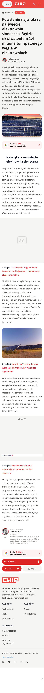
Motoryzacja (8, 618)
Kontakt (5, 635)
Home (7, 13)
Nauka (21, 13)
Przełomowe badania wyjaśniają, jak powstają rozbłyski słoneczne (17, 469)
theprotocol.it (7, 657)
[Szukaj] (34, 4)
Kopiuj (33, 569)
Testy (4, 614)
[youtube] (5, 538)
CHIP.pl (11, 653)
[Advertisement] (22, 437)
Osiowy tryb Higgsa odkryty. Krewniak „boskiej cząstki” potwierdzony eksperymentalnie (21, 271)
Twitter (7, 569)
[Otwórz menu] (39, 4)
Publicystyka (30, 614)
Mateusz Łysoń (13, 59)
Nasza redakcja (9, 631)
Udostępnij (9, 562)
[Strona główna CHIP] (20, 4)
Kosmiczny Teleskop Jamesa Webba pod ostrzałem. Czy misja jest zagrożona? (20, 368)
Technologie (7, 609)
